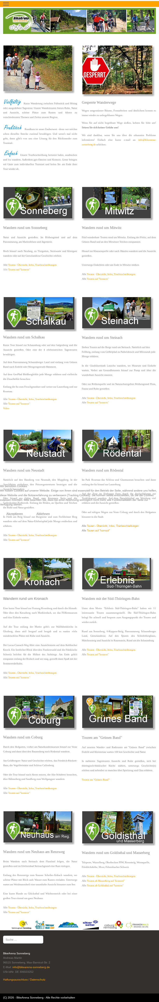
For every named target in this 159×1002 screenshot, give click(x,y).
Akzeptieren (14, 514)
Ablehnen (43, 514)
